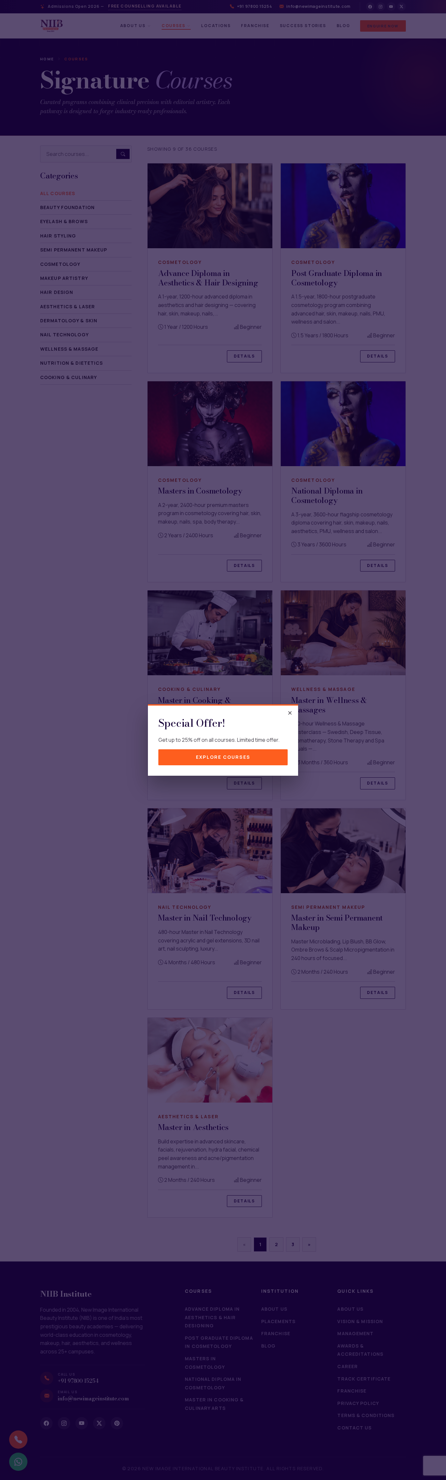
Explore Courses (223, 757)
